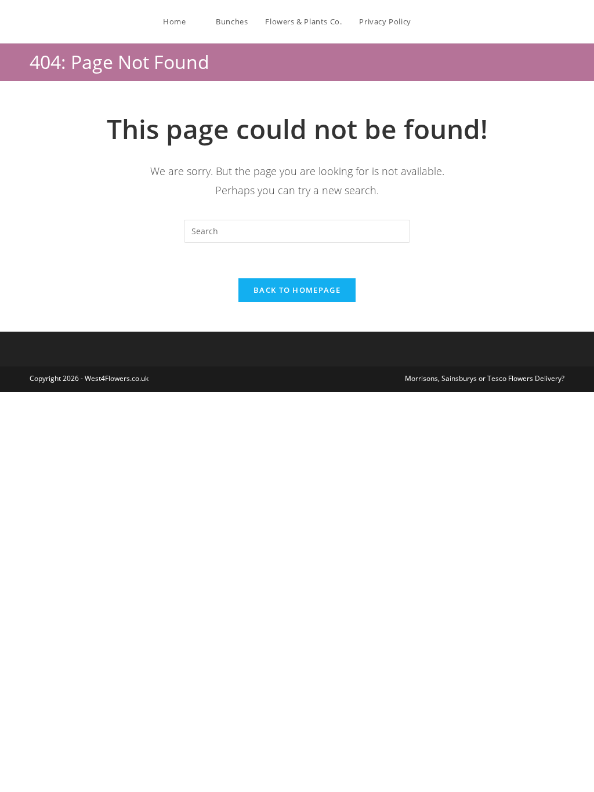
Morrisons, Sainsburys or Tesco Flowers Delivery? (484, 378)
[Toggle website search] (431, 21)
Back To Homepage (297, 290)
